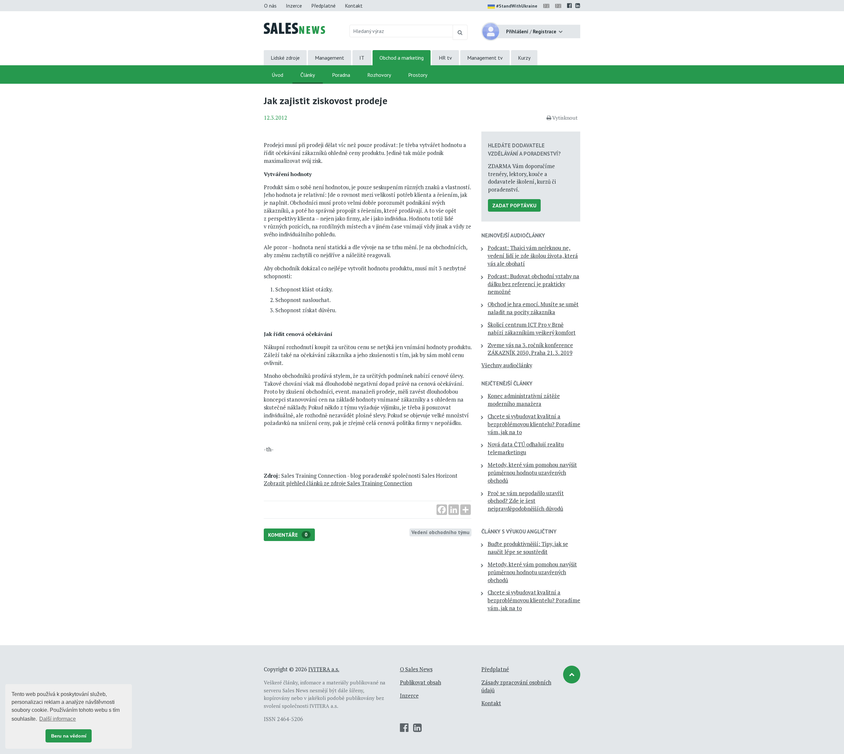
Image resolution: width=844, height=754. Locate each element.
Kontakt (354, 5)
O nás (270, 5)
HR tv (445, 57)
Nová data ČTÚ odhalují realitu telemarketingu (526, 448)
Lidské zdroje (285, 57)
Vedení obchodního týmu (440, 532)
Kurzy (524, 57)
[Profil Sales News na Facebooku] (569, 5)
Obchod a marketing (401, 57)
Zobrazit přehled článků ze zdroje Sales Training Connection (338, 483)
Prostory (417, 75)
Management (329, 57)
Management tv (485, 57)
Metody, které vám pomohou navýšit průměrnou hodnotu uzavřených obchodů (532, 472)
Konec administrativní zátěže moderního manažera (524, 399)
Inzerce (294, 5)
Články (307, 75)
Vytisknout (565, 117)
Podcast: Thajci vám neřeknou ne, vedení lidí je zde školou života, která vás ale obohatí (533, 255)
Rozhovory (379, 75)
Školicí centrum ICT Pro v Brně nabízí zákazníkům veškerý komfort (532, 328)
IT (361, 57)
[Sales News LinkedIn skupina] (577, 5)
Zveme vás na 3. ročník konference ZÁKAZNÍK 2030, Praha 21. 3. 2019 (530, 349)
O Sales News (416, 669)
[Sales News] (294, 27)
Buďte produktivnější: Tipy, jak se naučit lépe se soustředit (528, 548)
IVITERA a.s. (323, 669)
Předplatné (323, 5)
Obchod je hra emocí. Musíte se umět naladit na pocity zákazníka (533, 308)
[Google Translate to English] (559, 5)
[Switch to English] (547, 5)
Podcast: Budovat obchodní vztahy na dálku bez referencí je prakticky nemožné (533, 284)
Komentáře (288, 534)
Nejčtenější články (506, 383)
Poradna (341, 75)
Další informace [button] (57, 719)
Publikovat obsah (420, 682)
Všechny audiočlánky (506, 365)
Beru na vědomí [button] (68, 736)
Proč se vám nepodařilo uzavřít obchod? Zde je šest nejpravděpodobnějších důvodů (526, 501)
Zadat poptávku (514, 205)
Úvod (277, 75)
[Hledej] (460, 32)
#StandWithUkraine (516, 6)
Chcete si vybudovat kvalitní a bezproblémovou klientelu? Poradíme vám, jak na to (534, 424)
